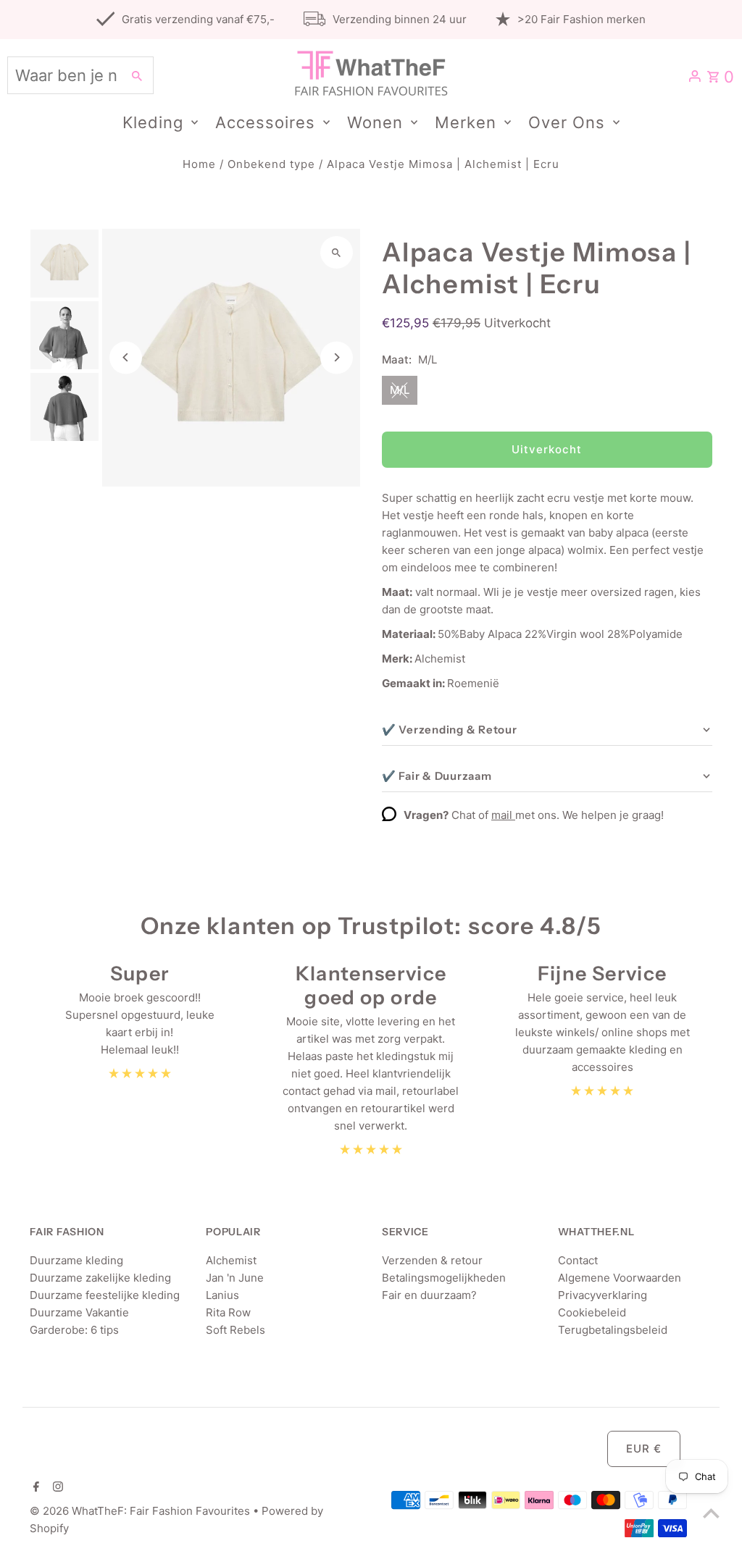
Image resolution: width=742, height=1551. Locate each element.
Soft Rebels (235, 1330)
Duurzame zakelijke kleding (100, 1278)
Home (199, 164)
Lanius (222, 1295)
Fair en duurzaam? (429, 1295)
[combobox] (63, 75)
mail (503, 815)
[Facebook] (34, 1488)
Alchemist (231, 1260)
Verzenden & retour (432, 1260)
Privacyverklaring (602, 1295)
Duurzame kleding (76, 1260)
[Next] (336, 357)
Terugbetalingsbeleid (612, 1330)
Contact (578, 1260)
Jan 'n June (235, 1278)
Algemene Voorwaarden (619, 1278)
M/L (399, 390)
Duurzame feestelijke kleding (105, 1295)
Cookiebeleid (592, 1312)
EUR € (644, 1448)
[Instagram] (56, 1488)
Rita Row (228, 1312)
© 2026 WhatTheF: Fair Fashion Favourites (141, 1511)
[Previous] (125, 357)
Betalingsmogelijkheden (444, 1278)
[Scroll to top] (711, 1513)
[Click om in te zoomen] (336, 252)
